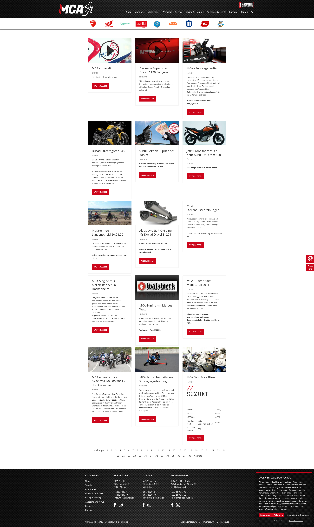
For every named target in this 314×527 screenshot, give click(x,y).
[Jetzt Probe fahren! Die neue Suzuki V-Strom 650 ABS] (204, 133)
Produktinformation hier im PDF (153, 243)
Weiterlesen (100, 85)
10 (146, 450)
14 (168, 450)
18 (191, 450)
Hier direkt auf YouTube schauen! (105, 77)
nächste (198, 455)
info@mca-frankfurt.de (182, 497)
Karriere (233, 11)
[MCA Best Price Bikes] (204, 359)
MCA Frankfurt (179, 475)
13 (163, 450)
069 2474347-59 (179, 494)
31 (151, 455)
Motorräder (153, 11)
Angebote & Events (216, 11)
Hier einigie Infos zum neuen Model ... (203, 167)
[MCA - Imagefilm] (109, 50)
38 (190, 455)
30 (145, 455)
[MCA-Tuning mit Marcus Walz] (157, 287)
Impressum (208, 521)
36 (178, 455)
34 (167, 455)
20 (202, 450)
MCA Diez (147, 475)
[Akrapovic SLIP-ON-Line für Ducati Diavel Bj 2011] (157, 213)
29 (140, 455)
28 (134, 455)
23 (218, 450)
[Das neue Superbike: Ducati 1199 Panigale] (157, 50)
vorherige (99, 450)
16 (179, 450)
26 (123, 455)
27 (129, 455)
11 (152, 450)
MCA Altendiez (121, 475)
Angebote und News (94, 501)
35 (173, 455)
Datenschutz (223, 521)
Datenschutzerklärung (296, 521)
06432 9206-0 (120, 492)
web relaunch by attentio (116, 521)
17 (185, 450)
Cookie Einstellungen (190, 521)
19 (196, 450)
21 (207, 450)
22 (213, 450)
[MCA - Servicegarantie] (204, 50)
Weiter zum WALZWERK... (150, 330)
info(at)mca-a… (193, 104)
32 (156, 455)
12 (157, 450)
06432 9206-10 (121, 494)
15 (174, 450)
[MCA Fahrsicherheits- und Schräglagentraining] (157, 359)
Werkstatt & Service (173, 11)
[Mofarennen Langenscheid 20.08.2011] (109, 213)
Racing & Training (195, 11)
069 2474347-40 (179, 492)
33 (162, 455)
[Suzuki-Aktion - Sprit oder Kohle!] (157, 133)
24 (224, 450)
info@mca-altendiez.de (125, 497)
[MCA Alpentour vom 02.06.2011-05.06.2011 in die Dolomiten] (109, 359)
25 (118, 455)
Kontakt (244, 11)
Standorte (140, 11)
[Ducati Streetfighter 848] (109, 133)
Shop (128, 11)
